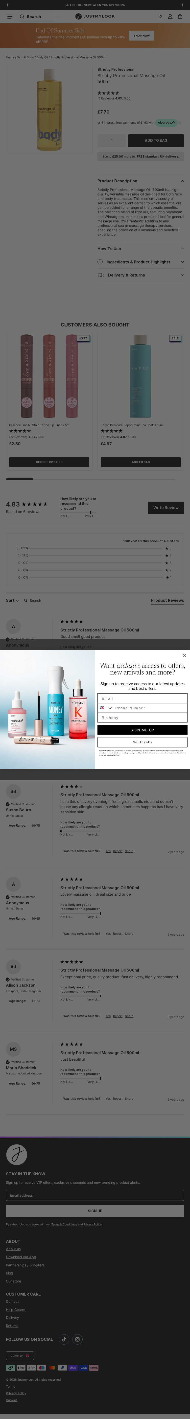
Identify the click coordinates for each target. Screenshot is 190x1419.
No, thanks (142, 742)
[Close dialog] (185, 655)
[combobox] (105, 707)
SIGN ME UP (142, 729)
